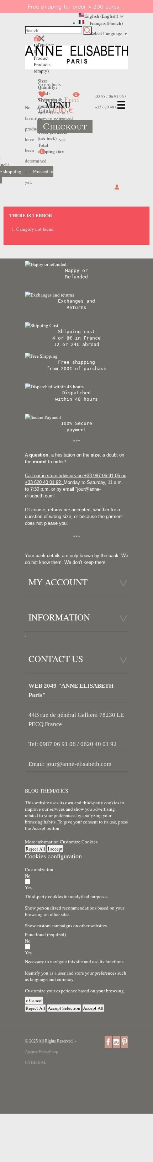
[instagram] (116, 1041)
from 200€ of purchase (76, 368)
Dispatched (76, 392)
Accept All (93, 1008)
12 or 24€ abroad (76, 344)
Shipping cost (76, 331)
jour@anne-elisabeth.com (78, 764)
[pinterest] (124, 1041)
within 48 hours (76, 399)
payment (76, 429)
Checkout (65, 126)
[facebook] (108, 1041)
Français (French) (106, 23)
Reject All (35, 849)
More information (42, 841)
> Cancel (34, 1000)
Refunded (76, 276)
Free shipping (76, 362)
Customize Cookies (78, 841)
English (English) (101, 16)
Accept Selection (64, 1008)
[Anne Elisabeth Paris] (76, 58)
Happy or (76, 270)
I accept (55, 849)
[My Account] (117, 187)
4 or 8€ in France (76, 338)
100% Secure (76, 423)
